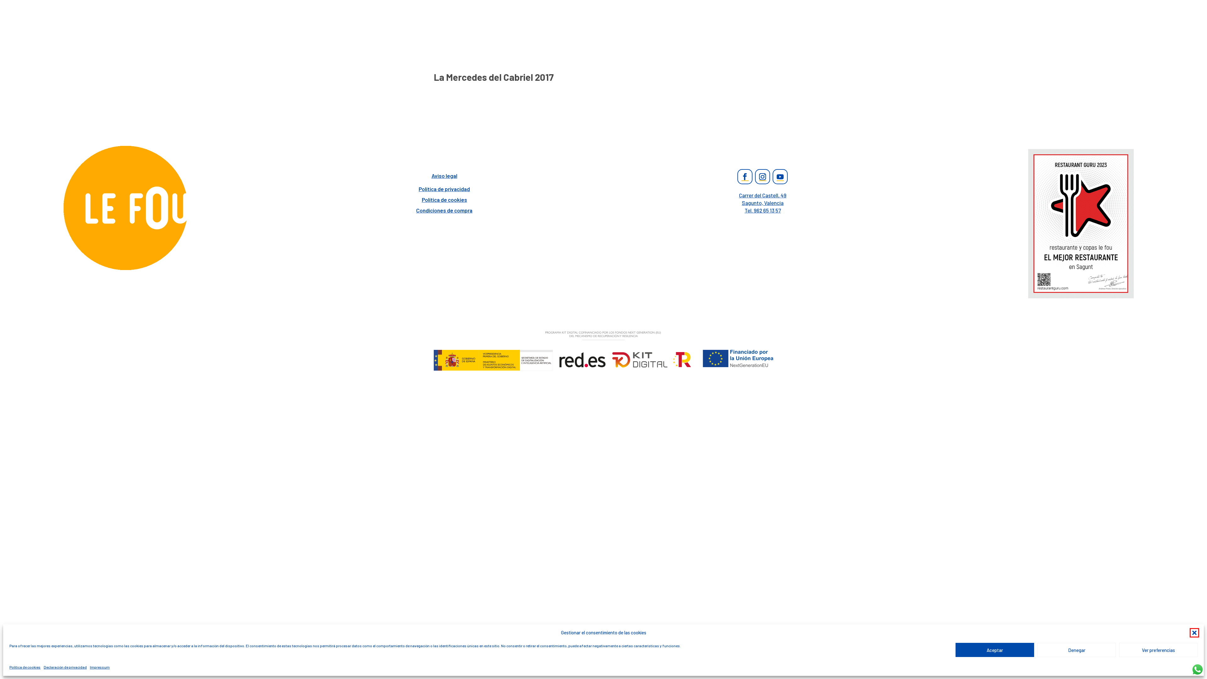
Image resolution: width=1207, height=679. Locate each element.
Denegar (1076, 650)
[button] (1194, 633)
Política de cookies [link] (25, 667)
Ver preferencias (1158, 650)
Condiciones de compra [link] (444, 210)
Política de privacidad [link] (444, 189)
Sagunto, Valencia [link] (763, 203)
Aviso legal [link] (444, 176)
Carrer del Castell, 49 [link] (762, 195)
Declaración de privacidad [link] (65, 667)
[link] (126, 269)
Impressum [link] (100, 667)
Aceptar (995, 650)
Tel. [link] (763, 210)
